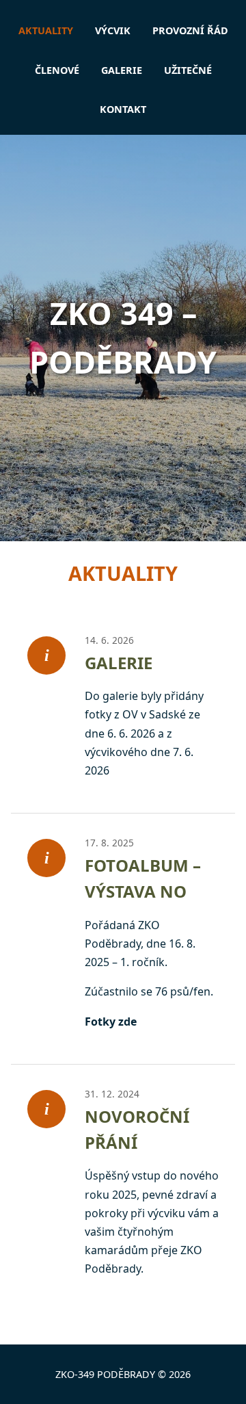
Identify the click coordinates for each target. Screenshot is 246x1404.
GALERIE (121, 70)
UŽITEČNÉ (188, 70)
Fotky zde (111, 1021)
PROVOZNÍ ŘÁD (190, 30)
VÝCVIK (113, 30)
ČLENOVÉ (57, 70)
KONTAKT (123, 109)
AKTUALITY (45, 30)
